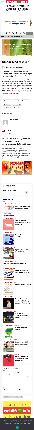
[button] (27, 33)
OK (17, 427)
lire (3, 57)
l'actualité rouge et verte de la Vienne (17, 7)
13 (15, 381)
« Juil (4, 389)
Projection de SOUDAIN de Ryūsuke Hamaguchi (21, 315)
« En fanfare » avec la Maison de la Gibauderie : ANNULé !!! (23, 222)
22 (23, 383)
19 (11, 383)
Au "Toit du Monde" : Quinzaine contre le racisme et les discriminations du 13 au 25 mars (16, 141)
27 (15, 385)
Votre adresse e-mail (10, 190)
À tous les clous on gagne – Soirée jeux (15, 263)
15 (23, 381)
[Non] (32, 424)
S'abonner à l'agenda (18, 396)
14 (19, 381)
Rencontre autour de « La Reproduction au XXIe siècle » (21, 358)
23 (27, 383)
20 (15, 383)
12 (11, 381)
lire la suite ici (13, 93)
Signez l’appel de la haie (16, 61)
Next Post (5, 130)
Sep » (20, 389)
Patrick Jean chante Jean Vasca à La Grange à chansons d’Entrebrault (23, 301)
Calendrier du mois (8, 396)
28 (19, 385)
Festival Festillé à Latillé (23, 284)
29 (23, 385)
